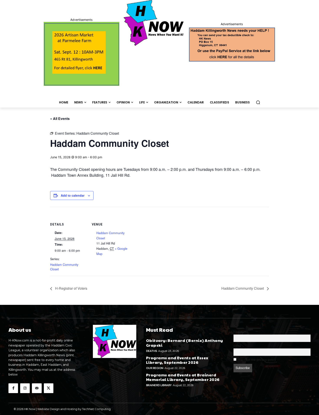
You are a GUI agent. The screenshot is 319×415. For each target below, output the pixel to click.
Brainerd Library (159, 385)
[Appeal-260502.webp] (231, 44)
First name (240, 332)
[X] (48, 388)
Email (237, 346)
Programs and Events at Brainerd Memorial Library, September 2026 (183, 377)
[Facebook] (13, 388)
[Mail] (36, 388)
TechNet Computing (96, 409)
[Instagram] (25, 388)
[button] (258, 102)
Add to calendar (72, 195)
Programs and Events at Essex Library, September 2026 (177, 360)
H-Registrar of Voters (70, 288)
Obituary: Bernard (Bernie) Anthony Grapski (184, 343)
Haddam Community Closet (243, 288)
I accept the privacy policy (257, 359)
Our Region (154, 368)
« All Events (60, 118)
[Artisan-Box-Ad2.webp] (81, 54)
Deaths (151, 351)
